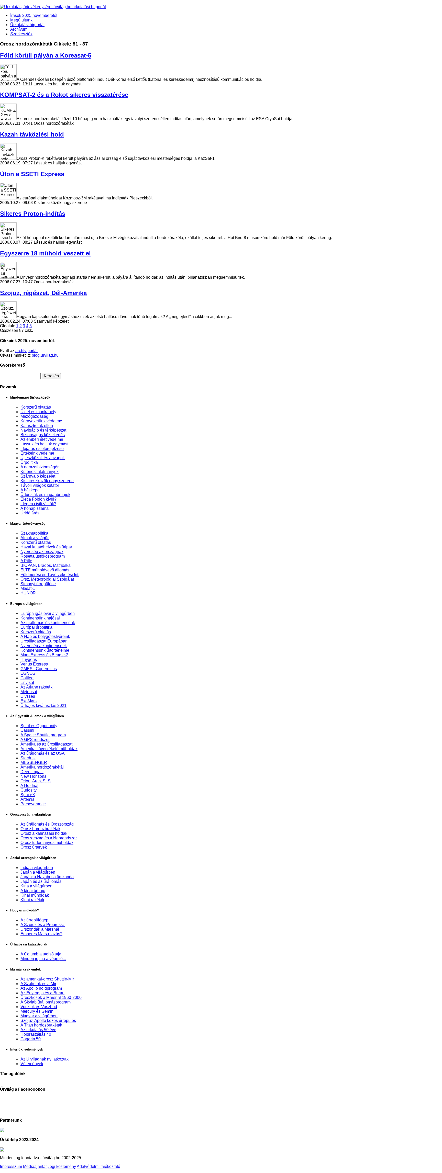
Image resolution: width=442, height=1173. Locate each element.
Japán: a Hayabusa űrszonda (47, 877)
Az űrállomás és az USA (42, 753)
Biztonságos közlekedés (42, 435)
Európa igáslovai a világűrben (47, 613)
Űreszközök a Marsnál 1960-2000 (51, 997)
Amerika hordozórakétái (42, 767)
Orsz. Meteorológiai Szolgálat (47, 579)
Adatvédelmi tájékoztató (98, 1166)
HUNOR (28, 593)
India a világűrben (36, 867)
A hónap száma (34, 508)
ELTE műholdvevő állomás (44, 570)
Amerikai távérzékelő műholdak (49, 749)
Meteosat (28, 692)
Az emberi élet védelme (41, 439)
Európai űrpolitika (36, 627)
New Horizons (33, 776)
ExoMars (28, 701)
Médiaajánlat (35, 1166)
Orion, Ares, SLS (35, 781)
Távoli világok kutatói (39, 485)
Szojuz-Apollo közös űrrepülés (48, 1020)
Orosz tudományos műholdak (46, 842)
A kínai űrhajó (32, 890)
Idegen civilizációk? (38, 504)
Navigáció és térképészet (43, 430)
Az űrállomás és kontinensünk (47, 623)
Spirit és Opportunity (38, 726)
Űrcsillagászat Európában (44, 641)
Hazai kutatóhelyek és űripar (46, 547)
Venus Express (34, 664)
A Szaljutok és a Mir (38, 984)
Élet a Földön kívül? (38, 499)
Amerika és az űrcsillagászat (46, 744)
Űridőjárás (29, 513)
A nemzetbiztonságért (40, 467)
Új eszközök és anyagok (42, 458)
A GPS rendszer (35, 739)
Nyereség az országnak (41, 551)
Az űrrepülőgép (34, 920)
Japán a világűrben (37, 872)
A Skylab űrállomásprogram (45, 1002)
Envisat (27, 682)
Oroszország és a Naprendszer (48, 838)
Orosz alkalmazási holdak (43, 833)
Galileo (27, 678)
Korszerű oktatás (35, 407)
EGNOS (27, 673)
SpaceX (27, 795)
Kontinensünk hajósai (40, 618)
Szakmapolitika (34, 533)
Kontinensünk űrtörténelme (44, 650)
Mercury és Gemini (37, 1011)
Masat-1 (27, 588)
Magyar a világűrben (39, 1016)
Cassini (27, 730)
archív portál (26, 350)
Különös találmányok (39, 471)
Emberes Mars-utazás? (41, 934)
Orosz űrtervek (33, 847)
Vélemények (31, 1064)
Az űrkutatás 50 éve (38, 1030)
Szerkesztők (21, 34)
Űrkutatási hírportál (27, 24)
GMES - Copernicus (38, 669)
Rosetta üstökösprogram (42, 556)
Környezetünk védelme (41, 421)
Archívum (18, 29)
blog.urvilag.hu (45, 355)
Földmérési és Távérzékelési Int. (49, 574)
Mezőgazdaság (34, 416)
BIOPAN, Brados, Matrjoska (45, 565)
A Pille (26, 561)
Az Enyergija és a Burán (42, 993)
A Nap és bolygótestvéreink (45, 636)
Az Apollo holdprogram (41, 988)
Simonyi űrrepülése (38, 584)
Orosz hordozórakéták (40, 829)
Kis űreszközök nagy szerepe (47, 481)
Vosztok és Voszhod (38, 1007)
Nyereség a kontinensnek (43, 646)
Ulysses (27, 696)
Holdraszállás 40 (35, 1034)
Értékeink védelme (37, 453)
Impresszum (11, 1166)
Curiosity (28, 790)
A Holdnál (29, 785)
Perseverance (33, 804)
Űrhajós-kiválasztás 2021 (43, 705)
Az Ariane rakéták (36, 687)
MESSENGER (33, 762)
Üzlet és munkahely (38, 412)
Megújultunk (21, 20)
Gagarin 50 (30, 1039)
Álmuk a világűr (34, 538)
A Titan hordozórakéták (41, 1025)
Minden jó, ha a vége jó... (43, 958)
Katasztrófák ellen (36, 425)
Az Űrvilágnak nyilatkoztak (44, 1059)
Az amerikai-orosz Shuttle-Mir (47, 979)
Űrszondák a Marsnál (39, 929)
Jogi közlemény (62, 1166)
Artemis (27, 799)
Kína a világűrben (36, 886)
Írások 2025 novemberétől (33, 15)
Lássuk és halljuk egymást (44, 444)
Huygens (28, 659)
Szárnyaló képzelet (37, 476)
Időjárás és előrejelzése (42, 448)
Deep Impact (31, 772)
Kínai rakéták (32, 900)
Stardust (28, 758)
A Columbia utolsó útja (40, 954)
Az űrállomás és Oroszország (47, 824)
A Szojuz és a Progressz (42, 924)
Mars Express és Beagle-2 (44, 655)
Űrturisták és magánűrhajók (45, 494)
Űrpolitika (29, 462)
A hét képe (30, 490)
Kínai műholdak (34, 895)
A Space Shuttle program (43, 735)
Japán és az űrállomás (40, 881)
